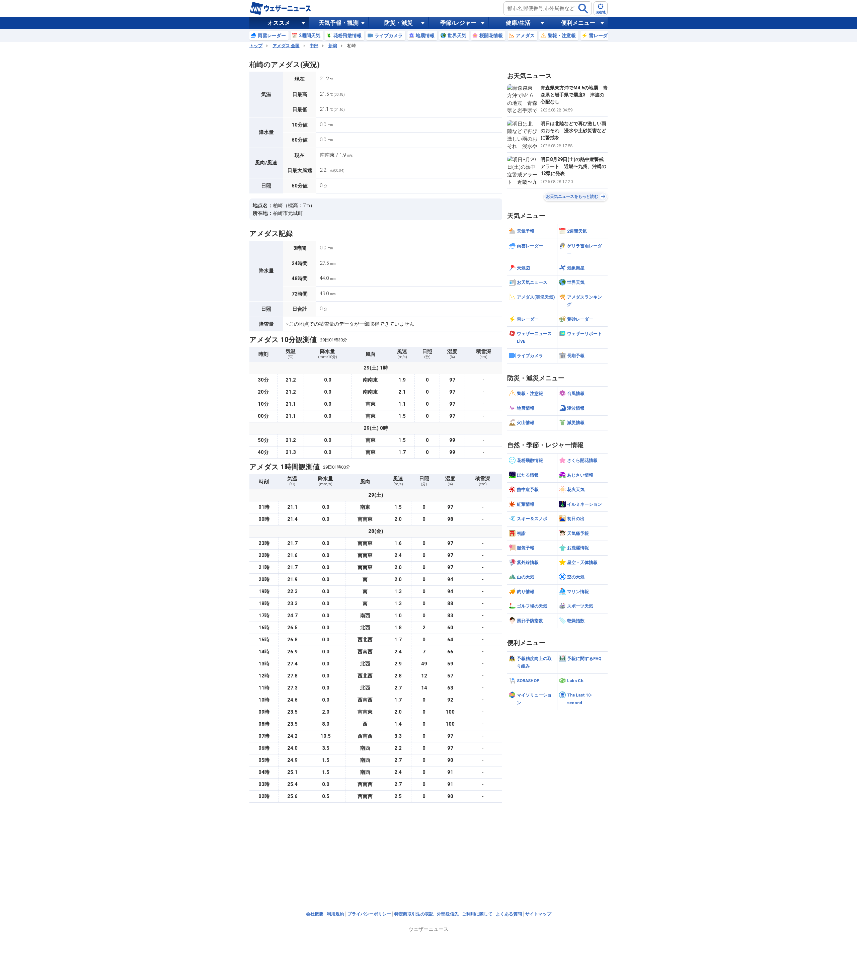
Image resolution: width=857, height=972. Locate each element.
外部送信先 (448, 913)
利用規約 (335, 913)
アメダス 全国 (286, 45)
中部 (314, 45)
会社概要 (314, 913)
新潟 (332, 45)
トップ (255, 45)
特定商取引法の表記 (414, 913)
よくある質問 (509, 913)
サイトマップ (538, 913)
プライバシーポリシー (369, 913)
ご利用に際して (477, 913)
